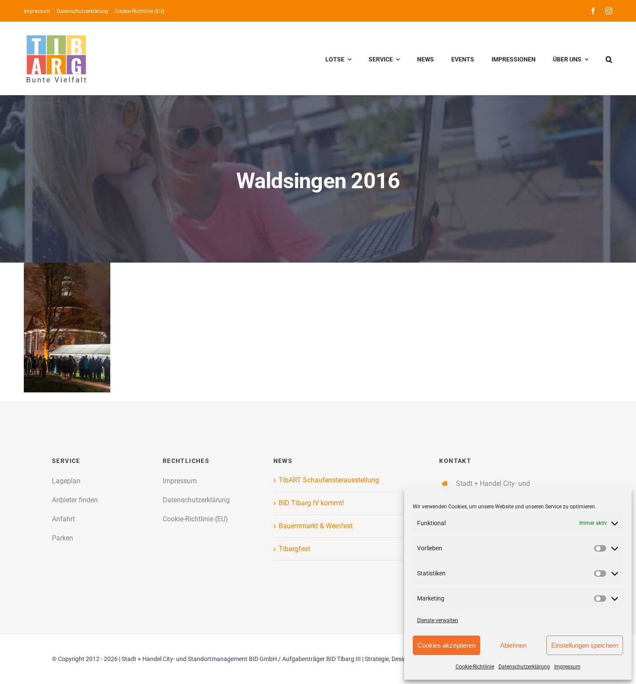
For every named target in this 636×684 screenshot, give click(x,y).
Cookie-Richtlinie (475, 667)
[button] (609, 58)
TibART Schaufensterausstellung (329, 480)
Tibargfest (294, 549)
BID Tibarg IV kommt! (311, 503)
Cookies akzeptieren (446, 645)
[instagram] (608, 10)
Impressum (567, 667)
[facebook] (593, 10)
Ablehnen (513, 645)
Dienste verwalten (437, 620)
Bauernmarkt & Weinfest (316, 526)
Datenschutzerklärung (524, 667)
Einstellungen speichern (584, 645)
